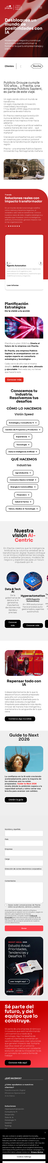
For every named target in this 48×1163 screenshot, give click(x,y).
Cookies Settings (24, 1145)
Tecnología (21, 444)
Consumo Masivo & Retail (22, 480)
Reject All (24, 1152)
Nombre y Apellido (13, 1014)
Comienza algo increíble (20, 903)
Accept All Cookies (24, 1158)
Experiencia (21, 437)
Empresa (8, 1034)
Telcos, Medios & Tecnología (21, 509)
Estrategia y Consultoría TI (21, 423)
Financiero (22, 495)
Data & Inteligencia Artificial (21, 452)
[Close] (45, 1121)
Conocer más (14, 379)
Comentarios (10, 1066)
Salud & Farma (22, 502)
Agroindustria (21, 473)
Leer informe (13, 285)
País (6, 1024)
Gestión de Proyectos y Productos (21, 430)
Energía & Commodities (22, 487)
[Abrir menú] (40, 7)
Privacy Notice (37, 1140)
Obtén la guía (16, 984)
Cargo (7, 1044)
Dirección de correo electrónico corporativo (23, 1054)
